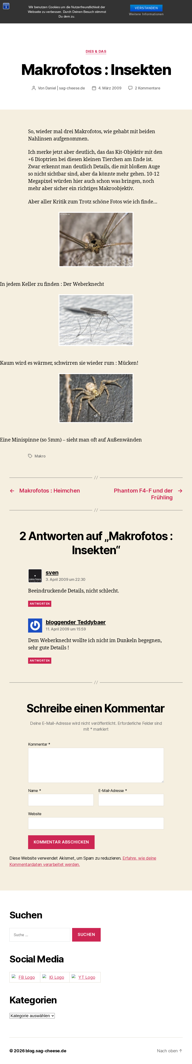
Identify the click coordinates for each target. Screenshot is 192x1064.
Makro (40, 456)
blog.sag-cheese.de (46, 1050)
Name (34, 791)
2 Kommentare (147, 88)
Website (34, 813)
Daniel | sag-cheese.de (65, 88)
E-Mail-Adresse (112, 791)
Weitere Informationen (146, 14)
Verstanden (146, 8)
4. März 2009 (110, 88)
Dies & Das (96, 51)
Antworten (40, 603)
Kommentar (39, 744)
